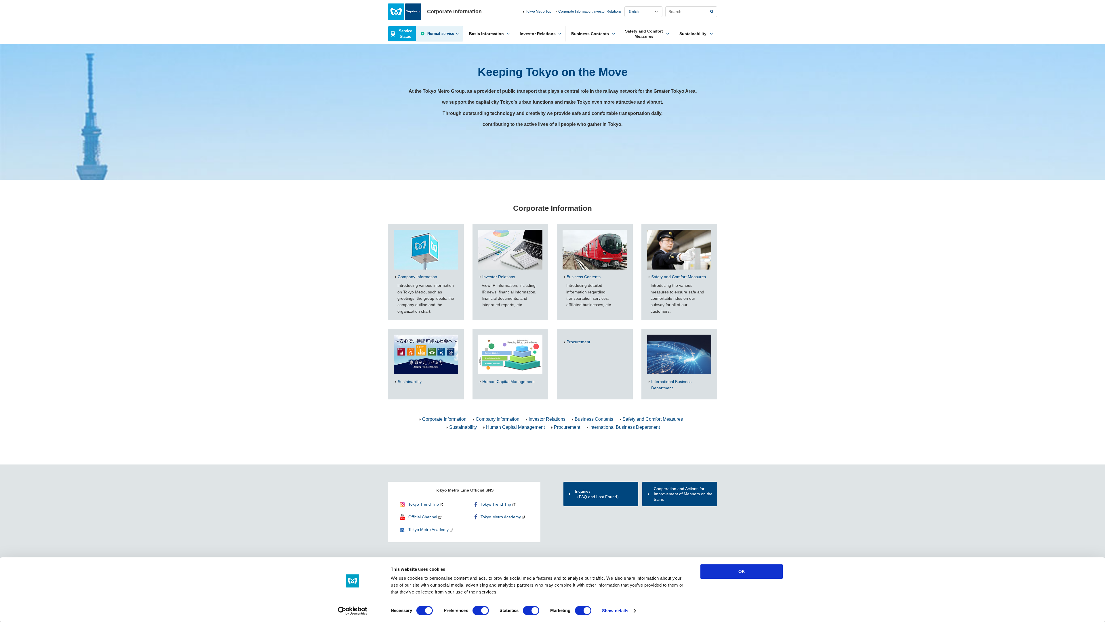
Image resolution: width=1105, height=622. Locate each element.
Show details (615, 610)
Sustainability (463, 427)
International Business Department (624, 427)
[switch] (481, 610)
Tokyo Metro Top (538, 12)
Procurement (567, 427)
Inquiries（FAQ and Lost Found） (598, 494)
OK (741, 571)
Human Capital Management (515, 427)
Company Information (497, 419)
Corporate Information (444, 419)
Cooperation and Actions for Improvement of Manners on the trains (683, 493)
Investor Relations (547, 419)
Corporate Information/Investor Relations (590, 12)
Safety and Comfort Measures (652, 419)
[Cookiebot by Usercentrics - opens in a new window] (352, 610)
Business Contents (594, 419)
